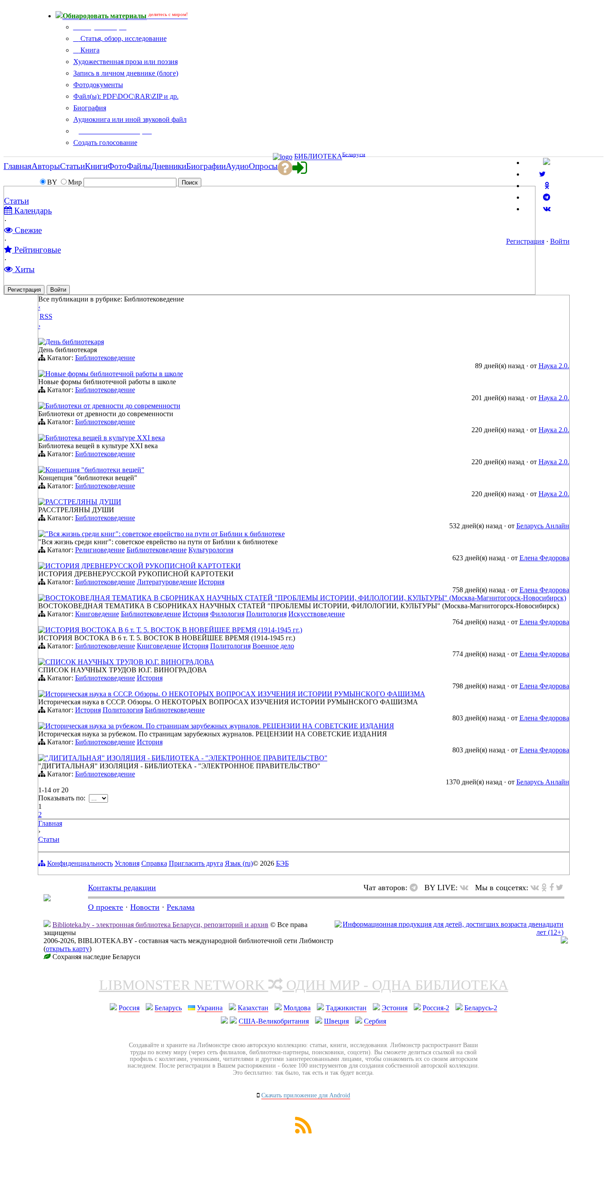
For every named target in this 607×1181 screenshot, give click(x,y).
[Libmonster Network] (449, 932)
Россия (129, 1008)
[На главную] (47, 898)
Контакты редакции (122, 887)
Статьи (16, 200)
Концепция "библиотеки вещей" (94, 470)
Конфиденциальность (80, 863)
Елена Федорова (544, 558)
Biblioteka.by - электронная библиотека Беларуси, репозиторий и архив (160, 924)
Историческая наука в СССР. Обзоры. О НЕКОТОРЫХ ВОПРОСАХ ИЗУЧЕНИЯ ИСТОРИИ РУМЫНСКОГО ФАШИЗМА (235, 694)
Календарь (32, 210)
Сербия (375, 1021)
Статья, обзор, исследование (123, 38)
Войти (560, 241)
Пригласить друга (196, 863)
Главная (50, 823)
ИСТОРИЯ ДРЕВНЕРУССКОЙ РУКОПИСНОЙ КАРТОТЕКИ (143, 566)
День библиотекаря (74, 341)
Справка (154, 863)
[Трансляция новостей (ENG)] (542, 174)
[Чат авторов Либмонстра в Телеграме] (546, 197)
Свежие (27, 230)
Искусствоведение (316, 614)
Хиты (23, 269)
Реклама (181, 907)
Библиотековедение (105, 358)
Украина (210, 1008)
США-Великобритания (274, 1021)
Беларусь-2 (480, 1008)
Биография (89, 108)
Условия (127, 863)
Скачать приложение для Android (305, 1095)
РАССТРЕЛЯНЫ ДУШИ (83, 502)
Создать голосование (105, 142)
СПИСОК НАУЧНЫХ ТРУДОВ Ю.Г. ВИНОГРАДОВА (129, 662)
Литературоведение (167, 582)
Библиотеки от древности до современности (112, 406)
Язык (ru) (239, 863)
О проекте (105, 907)
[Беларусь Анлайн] (41, 502)
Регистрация (525, 241)
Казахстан (253, 1008)
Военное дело (273, 646)
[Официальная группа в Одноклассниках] (546, 185)
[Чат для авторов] (416, 887)
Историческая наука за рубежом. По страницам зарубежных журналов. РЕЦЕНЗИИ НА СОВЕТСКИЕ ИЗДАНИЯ (219, 726)
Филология (227, 614)
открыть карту (67, 948)
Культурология (210, 550)
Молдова (297, 1008)
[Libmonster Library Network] (564, 941)
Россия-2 (436, 1008)
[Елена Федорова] (41, 534)
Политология (266, 614)
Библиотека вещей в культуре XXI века (105, 438)
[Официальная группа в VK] (547, 209)
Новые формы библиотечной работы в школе (114, 374)
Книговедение (97, 614)
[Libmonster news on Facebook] (551, 887)
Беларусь (168, 1008)
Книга (89, 50)
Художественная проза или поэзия (125, 61)
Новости (145, 907)
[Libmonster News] (559, 887)
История (211, 582)
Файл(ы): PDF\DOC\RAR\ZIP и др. (126, 96)
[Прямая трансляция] (466, 887)
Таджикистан (346, 1008)
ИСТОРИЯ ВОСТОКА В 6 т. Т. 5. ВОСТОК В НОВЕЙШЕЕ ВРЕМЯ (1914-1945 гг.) (173, 630)
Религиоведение (100, 550)
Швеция (336, 1021)
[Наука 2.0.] (41, 342)
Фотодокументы (98, 84)
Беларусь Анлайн (542, 526)
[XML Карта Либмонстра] (303, 1131)
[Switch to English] (546, 162)
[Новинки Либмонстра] (544, 887)
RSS (46, 316)
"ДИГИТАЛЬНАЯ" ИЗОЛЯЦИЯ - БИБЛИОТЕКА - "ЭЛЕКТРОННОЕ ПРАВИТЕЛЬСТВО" (186, 758)
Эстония (394, 1008)
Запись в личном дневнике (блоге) (125, 73)
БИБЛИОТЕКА (318, 157)
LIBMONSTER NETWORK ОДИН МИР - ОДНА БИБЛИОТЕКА (303, 985)
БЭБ (282, 863)
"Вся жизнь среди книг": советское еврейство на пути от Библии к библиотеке (165, 534)
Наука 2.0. (554, 366)
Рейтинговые (36, 249)
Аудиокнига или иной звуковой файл (130, 119)
